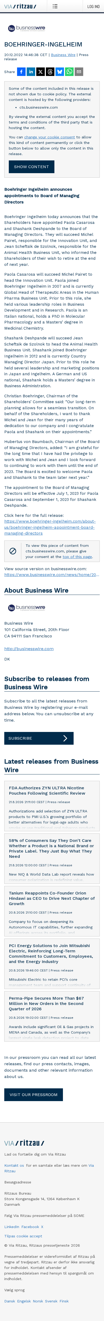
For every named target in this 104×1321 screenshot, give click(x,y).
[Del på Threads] (50, 72)
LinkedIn (11, 1227)
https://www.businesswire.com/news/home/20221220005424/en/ (52, 574)
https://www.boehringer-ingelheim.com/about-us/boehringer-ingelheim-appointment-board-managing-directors (50, 527)
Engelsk (24, 1301)
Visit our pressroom (34, 1094)
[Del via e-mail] (79, 72)
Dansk (9, 1301)
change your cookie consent (49, 137)
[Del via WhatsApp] (69, 72)
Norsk (38, 1301)
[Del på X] (40, 72)
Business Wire (63, 55)
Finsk (64, 1301)
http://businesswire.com (29, 648)
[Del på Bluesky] (59, 72)
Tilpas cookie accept (23, 1236)
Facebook (30, 1227)
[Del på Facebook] (21, 72)
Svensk (51, 1301)
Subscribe (20, 738)
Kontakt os (14, 1165)
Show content (31, 166)
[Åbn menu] (56, 6)
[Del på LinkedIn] (31, 72)
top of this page (77, 557)
